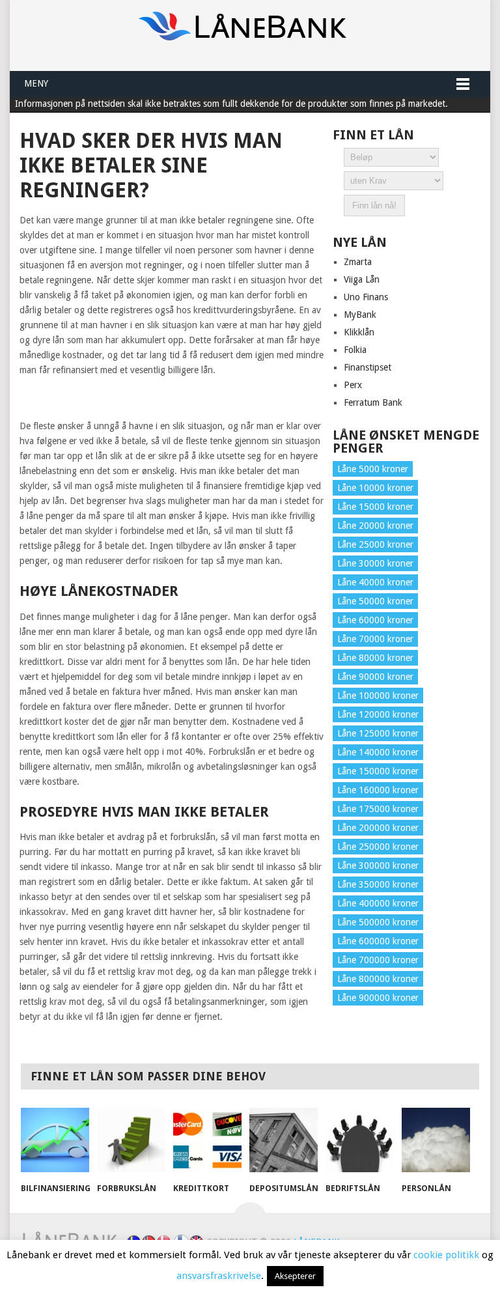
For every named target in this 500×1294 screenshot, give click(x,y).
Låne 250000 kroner (378, 846)
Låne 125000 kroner (378, 733)
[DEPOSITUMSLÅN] (283, 1141)
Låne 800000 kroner (378, 979)
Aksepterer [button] (295, 1276)
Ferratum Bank (373, 402)
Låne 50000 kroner (375, 601)
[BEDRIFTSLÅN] (360, 1141)
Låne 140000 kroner (378, 752)
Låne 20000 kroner (375, 525)
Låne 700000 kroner (378, 960)
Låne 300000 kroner (378, 865)
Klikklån (359, 332)
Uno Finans (366, 297)
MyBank (360, 314)
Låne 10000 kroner (375, 488)
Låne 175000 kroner (378, 809)
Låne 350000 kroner (378, 884)
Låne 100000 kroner (378, 695)
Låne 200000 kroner (378, 828)
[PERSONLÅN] (436, 1141)
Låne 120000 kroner (378, 714)
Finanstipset (367, 367)
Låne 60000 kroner (375, 620)
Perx (353, 385)
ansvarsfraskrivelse (218, 1276)
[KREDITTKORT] (207, 1141)
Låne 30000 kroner (375, 563)
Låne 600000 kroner (378, 941)
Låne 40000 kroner (375, 582)
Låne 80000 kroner (375, 658)
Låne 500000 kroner (378, 922)
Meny (36, 83)
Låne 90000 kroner (375, 676)
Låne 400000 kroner (378, 903)
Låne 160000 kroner (378, 790)
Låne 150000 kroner (378, 771)
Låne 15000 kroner (375, 506)
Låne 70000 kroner (375, 639)
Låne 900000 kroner (378, 997)
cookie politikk (446, 1255)
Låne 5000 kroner (372, 469)
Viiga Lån (362, 279)
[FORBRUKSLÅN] (131, 1141)
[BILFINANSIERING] (55, 1141)
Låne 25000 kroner (375, 544)
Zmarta (358, 262)
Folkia (355, 350)
